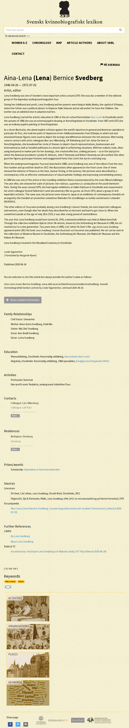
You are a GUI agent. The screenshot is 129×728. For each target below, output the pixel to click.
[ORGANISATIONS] (28, 650)
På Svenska (111, 65)
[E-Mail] (25, 724)
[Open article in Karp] (7, 585)
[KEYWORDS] (28, 706)
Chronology (41, 43)
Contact (18, 54)
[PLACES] (28, 678)
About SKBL (105, 43)
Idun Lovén (96, 117)
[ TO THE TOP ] (11, 568)
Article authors (79, 43)
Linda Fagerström (13, 251)
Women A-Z (19, 43)
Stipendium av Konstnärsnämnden (42, 469)
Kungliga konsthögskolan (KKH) (92, 361)
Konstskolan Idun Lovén (77, 356)
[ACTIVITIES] (28, 622)
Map (59, 43)
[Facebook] (10, 724)
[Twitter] (18, 724)
